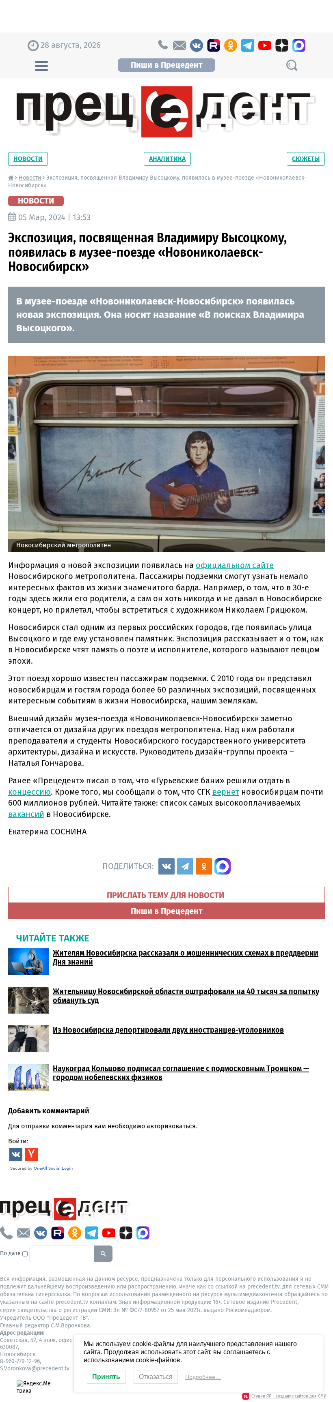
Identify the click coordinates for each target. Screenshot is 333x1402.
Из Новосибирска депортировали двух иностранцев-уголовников (168, 1030)
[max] (298, 45)
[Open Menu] (41, 64)
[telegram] (247, 45)
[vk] (196, 45)
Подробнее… (203, 1377)
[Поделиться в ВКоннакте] (166, 866)
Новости (28, 159)
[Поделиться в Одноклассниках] (204, 866)
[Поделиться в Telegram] (185, 866)
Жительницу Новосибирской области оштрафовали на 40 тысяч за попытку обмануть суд (186, 995)
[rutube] (213, 45)
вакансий (26, 814)
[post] (179, 45)
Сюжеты (306, 159)
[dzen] (281, 45)
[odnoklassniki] (230, 45)
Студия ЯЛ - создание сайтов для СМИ (289, 1396)
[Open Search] (291, 65)
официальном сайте (235, 565)
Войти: (18, 1141)
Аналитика (167, 159)
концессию (29, 792)
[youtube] (264, 45)
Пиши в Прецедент (166, 65)
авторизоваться (171, 1126)
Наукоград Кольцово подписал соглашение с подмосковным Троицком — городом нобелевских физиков (181, 1072)
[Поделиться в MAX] (222, 866)
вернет (225, 792)
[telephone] (162, 45)
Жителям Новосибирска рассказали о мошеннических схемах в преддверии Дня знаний (185, 957)
